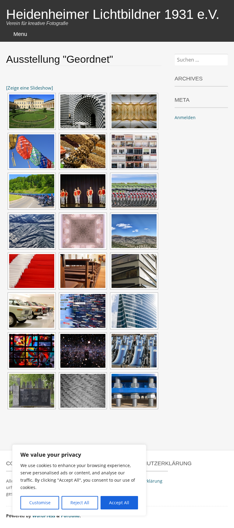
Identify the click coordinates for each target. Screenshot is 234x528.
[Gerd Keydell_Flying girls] (82, 191)
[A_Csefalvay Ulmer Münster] (134, 111)
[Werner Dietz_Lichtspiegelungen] (82, 351)
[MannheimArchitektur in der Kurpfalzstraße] (134, 271)
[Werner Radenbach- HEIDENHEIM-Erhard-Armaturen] (134, 391)
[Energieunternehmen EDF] (134, 311)
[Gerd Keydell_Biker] (31, 191)
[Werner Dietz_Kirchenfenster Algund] (31, 351)
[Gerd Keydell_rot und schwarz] (134, 191)
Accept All (119, 502)
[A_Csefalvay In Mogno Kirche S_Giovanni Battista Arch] (82, 111)
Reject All (79, 502)
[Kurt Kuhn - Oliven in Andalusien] (134, 231)
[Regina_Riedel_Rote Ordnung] (31, 271)
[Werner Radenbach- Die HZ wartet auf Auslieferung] (82, 391)
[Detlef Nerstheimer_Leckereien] (82, 151)
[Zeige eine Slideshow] (29, 88)
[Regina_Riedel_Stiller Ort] (82, 271)
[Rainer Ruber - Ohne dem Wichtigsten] (82, 311)
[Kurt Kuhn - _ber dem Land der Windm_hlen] (31, 231)
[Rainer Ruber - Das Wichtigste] (31, 311)
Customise (40, 502)
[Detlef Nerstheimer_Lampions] (31, 151)
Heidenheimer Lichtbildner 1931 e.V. (112, 14)
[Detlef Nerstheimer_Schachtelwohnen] (134, 151)
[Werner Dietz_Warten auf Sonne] (134, 351)
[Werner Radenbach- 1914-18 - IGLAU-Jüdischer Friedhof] (31, 391)
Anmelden (185, 117)
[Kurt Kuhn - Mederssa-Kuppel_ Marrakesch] (82, 231)
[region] (79, 480)
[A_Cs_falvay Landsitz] (31, 111)
